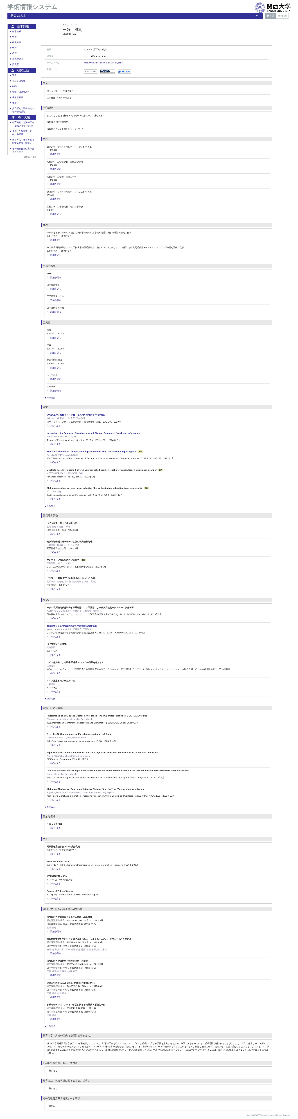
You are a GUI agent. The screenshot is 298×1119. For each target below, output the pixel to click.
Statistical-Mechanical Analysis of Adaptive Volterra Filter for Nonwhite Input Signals (91, 451)
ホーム (257, 15)
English (282, 15)
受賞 (14, 103)
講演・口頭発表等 (21, 92)
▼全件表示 (50, 398)
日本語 (270, 15)
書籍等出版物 (18, 81)
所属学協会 (17, 59)
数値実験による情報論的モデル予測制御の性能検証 (72, 625)
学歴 (14, 48)
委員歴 (15, 64)
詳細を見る (55, 154)
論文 (14, 75)
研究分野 (16, 42)
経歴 (14, 53)
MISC (15, 86)
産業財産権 (17, 97)
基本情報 (16, 31)
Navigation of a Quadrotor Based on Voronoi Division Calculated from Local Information (93, 433)
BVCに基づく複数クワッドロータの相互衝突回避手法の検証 (76, 415)
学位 (14, 37)
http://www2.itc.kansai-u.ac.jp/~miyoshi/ (103, 62)
